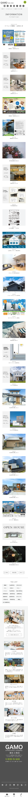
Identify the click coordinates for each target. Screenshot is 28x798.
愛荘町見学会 (11, 596)
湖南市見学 (5, 596)
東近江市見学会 (19, 591)
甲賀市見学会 (12, 599)
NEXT (21, 572)
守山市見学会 (11, 591)
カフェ (18, 588)
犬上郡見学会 (11, 585)
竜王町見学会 (12, 593)
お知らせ (11, 588)
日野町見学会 (19, 593)
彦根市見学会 (5, 593)
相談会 (19, 599)
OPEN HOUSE (18, 585)
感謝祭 (5, 585)
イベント (5, 591)
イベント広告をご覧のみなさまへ (13, 634)
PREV (7, 572)
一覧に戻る (14, 572)
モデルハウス (18, 596)
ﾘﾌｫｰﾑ (5, 588)
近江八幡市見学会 (6, 602)
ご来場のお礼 (5, 599)
